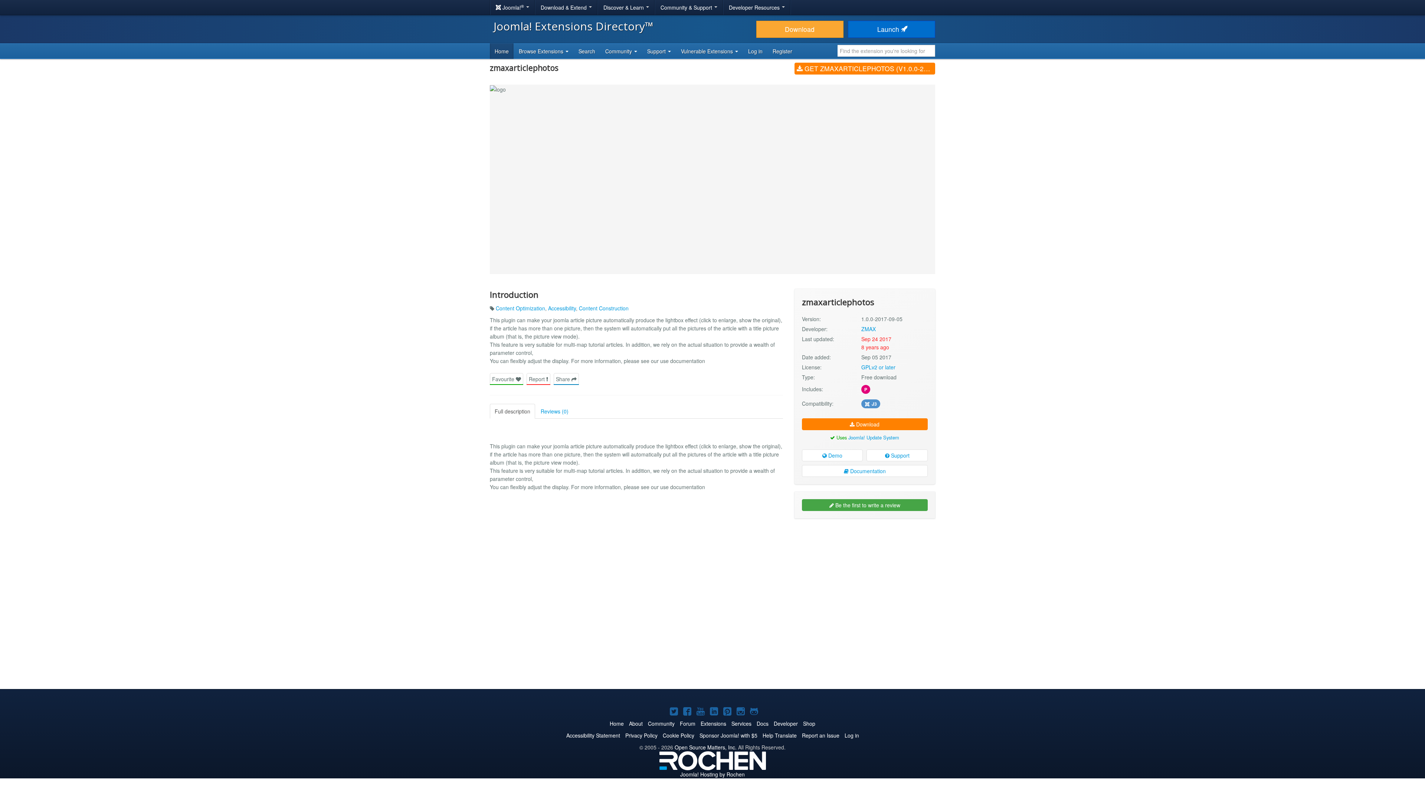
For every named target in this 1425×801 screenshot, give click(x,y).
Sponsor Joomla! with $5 (728, 735)
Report (537, 379)
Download (800, 29)
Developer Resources (755, 7)
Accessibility (562, 308)
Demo (834, 455)
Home (502, 51)
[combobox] (886, 51)
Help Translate (780, 735)
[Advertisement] (865, 572)
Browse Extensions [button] (542, 51)
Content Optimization (520, 308)
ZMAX (868, 329)
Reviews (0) (555, 411)
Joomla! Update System (873, 437)
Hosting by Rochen (712, 774)
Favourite (504, 379)
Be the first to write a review (867, 505)
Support (900, 455)
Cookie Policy (678, 735)
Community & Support (687, 7)
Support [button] (657, 51)
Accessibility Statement (593, 735)
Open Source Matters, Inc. (706, 747)
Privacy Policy (641, 735)
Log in (755, 51)
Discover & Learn (624, 7)
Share (563, 379)
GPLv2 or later (878, 367)
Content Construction (604, 308)
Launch (889, 29)
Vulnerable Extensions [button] (707, 51)
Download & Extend (564, 7)
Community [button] (619, 51)
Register (782, 51)
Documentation (867, 471)
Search (587, 51)
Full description (512, 411)
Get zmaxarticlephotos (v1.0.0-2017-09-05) (869, 68)
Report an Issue (820, 735)
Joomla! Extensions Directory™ (573, 26)
